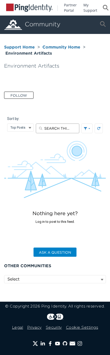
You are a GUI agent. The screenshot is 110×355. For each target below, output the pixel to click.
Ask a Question (55, 252)
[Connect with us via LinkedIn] (43, 343)
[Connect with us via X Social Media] (35, 343)
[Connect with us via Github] (65, 343)
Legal (17, 327)
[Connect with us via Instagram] (80, 343)
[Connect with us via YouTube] (57, 343)
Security (54, 327)
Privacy (34, 327)
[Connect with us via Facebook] (50, 343)
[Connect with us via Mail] (72, 343)
